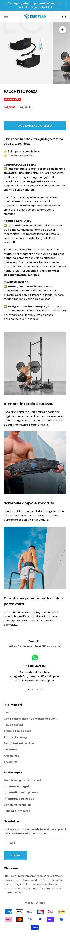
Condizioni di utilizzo (18, 805)
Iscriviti (15, 855)
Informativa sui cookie (19, 798)
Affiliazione (11, 756)
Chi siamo (11, 749)
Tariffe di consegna (17, 737)
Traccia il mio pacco (17, 731)
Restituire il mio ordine (19, 743)
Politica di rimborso (17, 811)
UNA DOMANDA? (35, 666)
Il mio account (13, 725)
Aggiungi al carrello (35, 126)
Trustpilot (35, 641)
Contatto (10, 712)
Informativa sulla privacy (21, 792)
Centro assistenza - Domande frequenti (30, 718)
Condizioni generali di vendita (24, 780)
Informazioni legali (17, 786)
